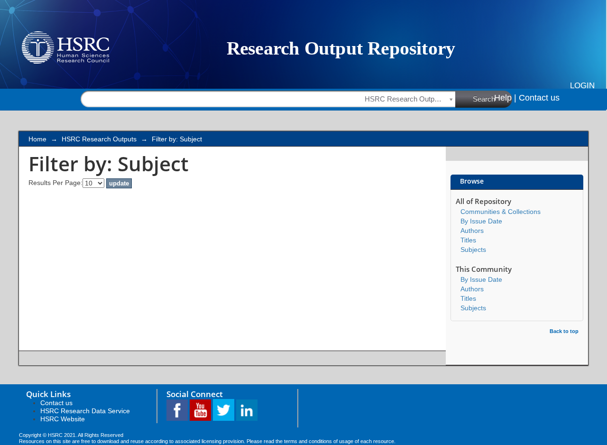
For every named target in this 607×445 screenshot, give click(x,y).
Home (37, 139)
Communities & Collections (500, 211)
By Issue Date (481, 221)
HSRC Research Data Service (85, 411)
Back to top (564, 331)
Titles (468, 240)
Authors (472, 230)
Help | (505, 97)
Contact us (539, 97)
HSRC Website (62, 419)
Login (582, 85)
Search (484, 99)
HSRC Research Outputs (99, 139)
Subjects (473, 249)
